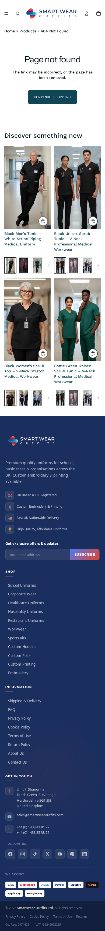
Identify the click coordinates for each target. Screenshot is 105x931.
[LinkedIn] (84, 854)
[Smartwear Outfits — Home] (32, 440)
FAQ (11, 709)
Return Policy (19, 744)
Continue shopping (52, 97)
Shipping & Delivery (24, 701)
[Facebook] (10, 854)
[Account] (87, 13)
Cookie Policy (19, 727)
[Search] (18, 13)
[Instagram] (22, 854)
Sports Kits (17, 638)
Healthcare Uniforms (26, 603)
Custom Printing (22, 664)
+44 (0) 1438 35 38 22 (33, 832)
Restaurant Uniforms (26, 620)
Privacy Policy (19, 718)
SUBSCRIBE (85, 554)
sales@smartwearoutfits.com (40, 814)
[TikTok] (35, 854)
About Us (16, 753)
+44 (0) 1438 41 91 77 (33, 827)
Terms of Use (19, 735)
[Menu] (6, 13)
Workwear (17, 629)
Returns (82, 917)
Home (9, 31)
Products (27, 31)
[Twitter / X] (47, 854)
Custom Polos (19, 655)
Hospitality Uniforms (25, 611)
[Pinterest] (72, 854)
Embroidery (18, 672)
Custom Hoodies (22, 646)
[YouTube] (60, 854)
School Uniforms (22, 585)
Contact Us (17, 762)
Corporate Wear (22, 594)
